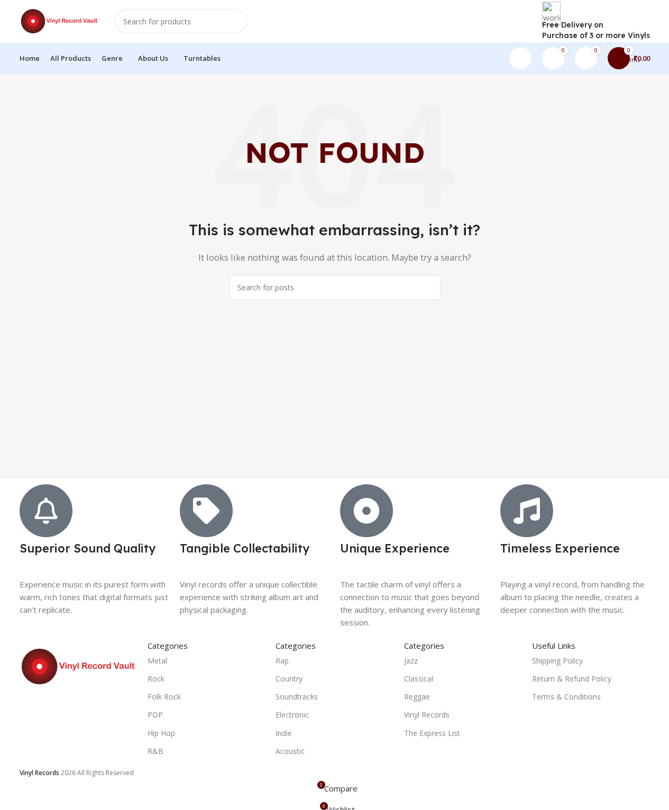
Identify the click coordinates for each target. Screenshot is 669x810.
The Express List (432, 733)
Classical (418, 679)
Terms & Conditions (566, 697)
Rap (282, 661)
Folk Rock (164, 697)
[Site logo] (59, 20)
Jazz (411, 661)
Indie (284, 733)
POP (155, 715)
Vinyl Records (427, 715)
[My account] (520, 58)
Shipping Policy (557, 661)
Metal (157, 661)
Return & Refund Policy (571, 679)
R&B (155, 751)
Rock (156, 679)
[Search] (235, 21)
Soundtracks (297, 697)
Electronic (292, 715)
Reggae (417, 697)
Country (289, 679)
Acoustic (290, 751)
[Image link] (78, 665)
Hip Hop (161, 733)
